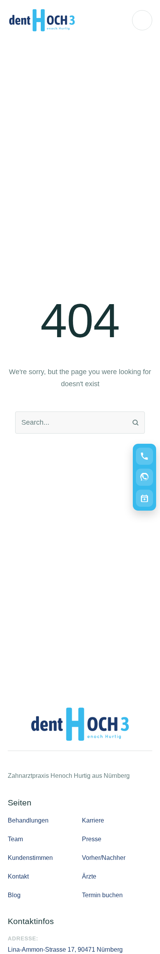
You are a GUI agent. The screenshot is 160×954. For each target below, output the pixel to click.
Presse (91, 839)
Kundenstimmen (30, 857)
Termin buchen (102, 895)
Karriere (93, 820)
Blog (14, 895)
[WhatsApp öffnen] (144, 477)
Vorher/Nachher (103, 857)
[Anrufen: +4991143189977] (144, 456)
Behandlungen (28, 820)
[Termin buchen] (144, 498)
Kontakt (18, 876)
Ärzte (89, 876)
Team (15, 839)
